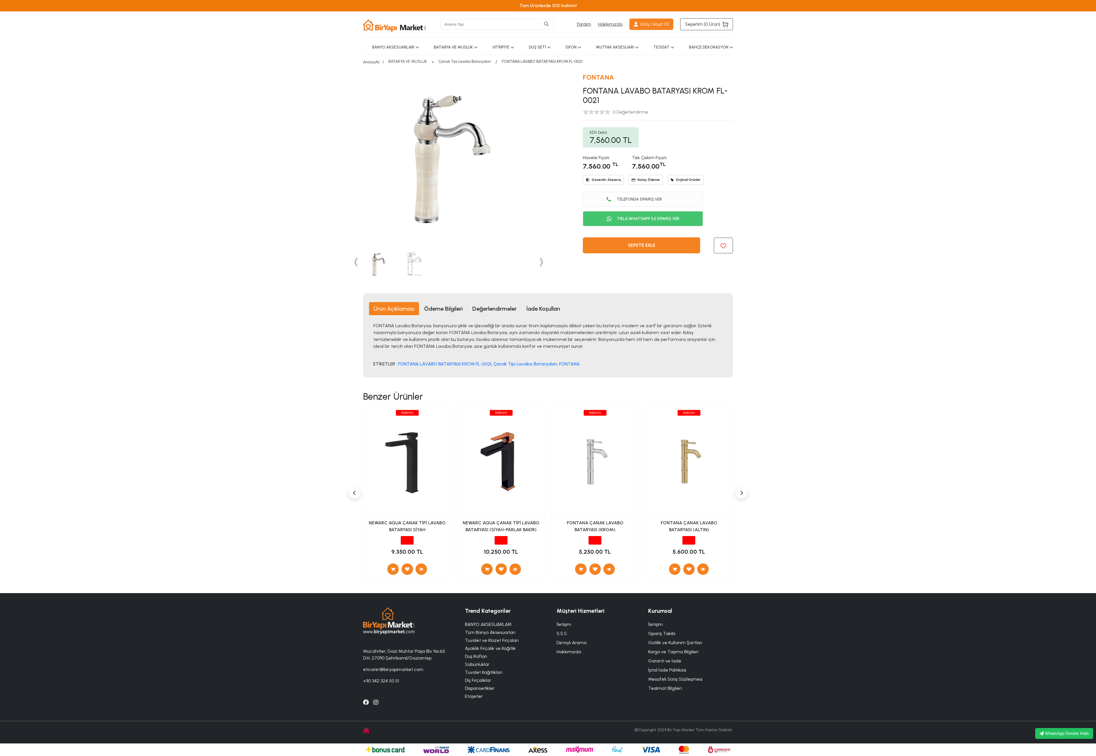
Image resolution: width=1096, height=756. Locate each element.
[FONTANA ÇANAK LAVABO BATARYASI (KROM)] (609, 569)
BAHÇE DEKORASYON (708, 47)
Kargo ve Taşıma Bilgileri (673, 651)
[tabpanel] (548, 344)
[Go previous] (356, 262)
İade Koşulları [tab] (543, 308)
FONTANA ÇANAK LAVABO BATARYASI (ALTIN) (689, 526)
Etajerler (474, 696)
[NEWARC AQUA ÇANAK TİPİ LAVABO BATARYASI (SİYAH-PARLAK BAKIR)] (515, 569)
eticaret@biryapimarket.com (393, 669)
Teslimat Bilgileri (665, 688)
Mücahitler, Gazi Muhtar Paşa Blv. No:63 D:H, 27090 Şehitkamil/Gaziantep (404, 654)
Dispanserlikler (480, 688)
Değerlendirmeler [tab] (494, 308)
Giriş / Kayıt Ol (654, 24)
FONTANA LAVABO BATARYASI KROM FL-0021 (444, 364)
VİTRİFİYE (500, 47)
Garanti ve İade (664, 661)
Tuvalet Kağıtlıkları (483, 672)
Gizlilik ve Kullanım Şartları (675, 642)
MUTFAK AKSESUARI (615, 47)
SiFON (571, 47)
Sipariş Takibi (661, 633)
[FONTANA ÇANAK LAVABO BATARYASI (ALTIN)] (703, 569)
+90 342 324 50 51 (381, 681)
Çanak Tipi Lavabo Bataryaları (464, 61)
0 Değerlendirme (630, 112)
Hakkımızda (610, 24)
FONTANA (598, 77)
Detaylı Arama (572, 642)
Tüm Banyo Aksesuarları (490, 632)
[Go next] (541, 262)
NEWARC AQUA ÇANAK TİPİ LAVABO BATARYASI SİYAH (407, 526)
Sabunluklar (477, 664)
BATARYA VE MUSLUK (453, 47)
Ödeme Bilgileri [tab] (443, 308)
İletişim (655, 624)
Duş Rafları (476, 656)
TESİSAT (661, 47)
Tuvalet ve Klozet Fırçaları (492, 640)
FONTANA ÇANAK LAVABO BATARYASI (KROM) (595, 526)
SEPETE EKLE (641, 245)
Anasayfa (371, 62)
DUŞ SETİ (537, 47)
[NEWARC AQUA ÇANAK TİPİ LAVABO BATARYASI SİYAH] (421, 569)
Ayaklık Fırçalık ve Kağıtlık (490, 648)
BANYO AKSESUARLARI (393, 47)
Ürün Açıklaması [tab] (394, 308)
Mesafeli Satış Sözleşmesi (675, 679)
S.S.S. (562, 633)
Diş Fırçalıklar (478, 680)
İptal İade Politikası (667, 670)
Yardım (584, 24)
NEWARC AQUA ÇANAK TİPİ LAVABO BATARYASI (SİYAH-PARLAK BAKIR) (501, 526)
